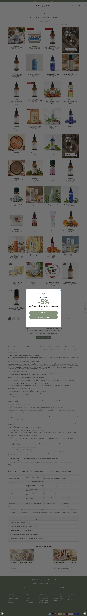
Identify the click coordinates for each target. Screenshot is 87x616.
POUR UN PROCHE (43, 317)
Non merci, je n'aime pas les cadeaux (43, 322)
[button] (84, 613)
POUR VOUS (43, 313)
